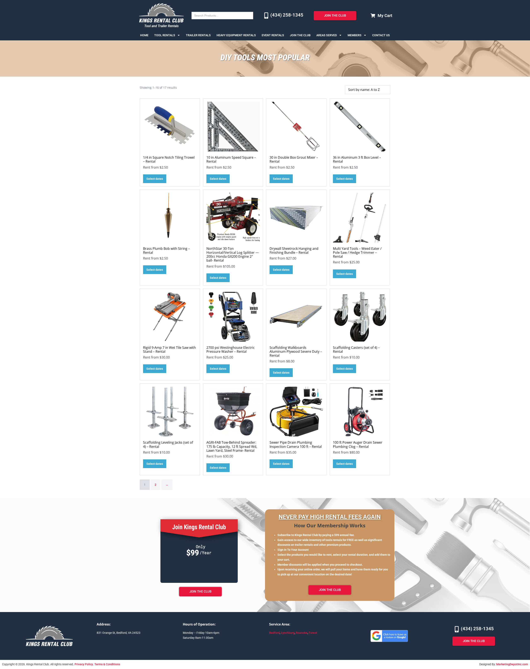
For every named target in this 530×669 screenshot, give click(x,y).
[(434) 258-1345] (266, 15)
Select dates (154, 178)
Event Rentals (273, 35)
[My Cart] (373, 15)
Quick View (170, 145)
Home (144, 35)
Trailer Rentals (198, 35)
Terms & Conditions (107, 664)
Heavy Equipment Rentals (236, 35)
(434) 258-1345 (286, 15)
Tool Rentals (164, 35)
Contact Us (381, 35)
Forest (313, 632)
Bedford (274, 632)
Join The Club (300, 35)
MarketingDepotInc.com (512, 664)
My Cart (385, 15)
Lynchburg (288, 632)
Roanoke (301, 632)
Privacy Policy (84, 664)
